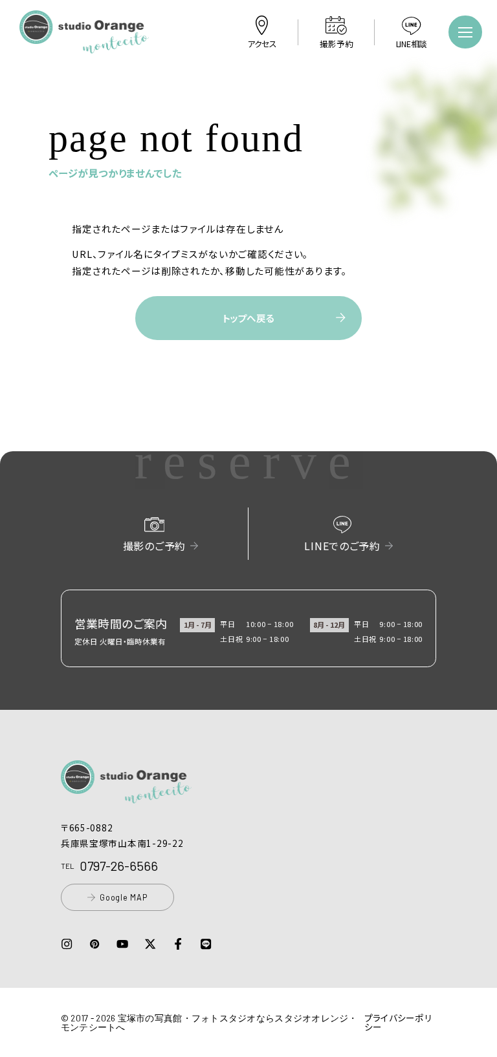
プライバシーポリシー (398, 1022)
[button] (84, 45)
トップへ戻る (248, 318)
